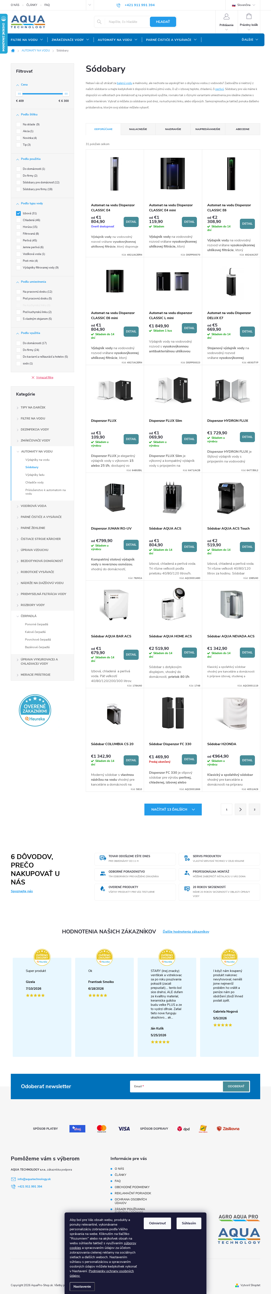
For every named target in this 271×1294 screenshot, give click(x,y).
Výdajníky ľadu (34, 475)
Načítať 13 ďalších (169, 809)
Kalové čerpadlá (35, 632)
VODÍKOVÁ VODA (33, 506)
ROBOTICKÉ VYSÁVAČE (37, 572)
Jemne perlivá (33, 247)
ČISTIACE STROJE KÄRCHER (41, 539)
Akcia (28, 131)
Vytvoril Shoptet (250, 1285)
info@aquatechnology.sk (34, 1179)
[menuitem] (27, 40)
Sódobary (31, 467)
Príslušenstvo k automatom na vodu (45, 492)
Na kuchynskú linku (36, 305)
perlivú (219, 89)
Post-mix (30, 261)
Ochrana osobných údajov (131, 1201)
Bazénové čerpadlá (37, 647)
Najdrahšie (173, 129)
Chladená (31, 220)
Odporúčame (103, 129)
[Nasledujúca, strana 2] (240, 809)
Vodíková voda (33, 254)
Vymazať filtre (44, 377)
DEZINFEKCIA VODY (35, 430)
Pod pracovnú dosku (37, 298)
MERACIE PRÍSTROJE (35, 675)
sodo (27, 363)
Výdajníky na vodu (37, 460)
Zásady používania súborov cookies (130, 1211)
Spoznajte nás (22, 891)
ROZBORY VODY (33, 605)
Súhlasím (189, 1223)
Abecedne (242, 129)
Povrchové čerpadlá (38, 640)
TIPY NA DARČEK (33, 407)
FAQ (47, 5)
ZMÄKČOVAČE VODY (35, 441)
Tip (26, 145)
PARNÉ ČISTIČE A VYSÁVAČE (41, 517)
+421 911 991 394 (30, 1187)
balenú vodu (124, 83)
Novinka (29, 138)
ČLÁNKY (31, 5)
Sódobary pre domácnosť (41, 182)
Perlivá (29, 240)
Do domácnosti (33, 169)
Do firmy (30, 176)
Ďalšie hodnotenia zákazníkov (186, 932)
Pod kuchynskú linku (37, 312)
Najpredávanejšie (207, 129)
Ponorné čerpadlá (36, 624)
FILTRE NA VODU (33, 419)
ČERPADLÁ (28, 616)
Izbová (29, 213)
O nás (15, 5)
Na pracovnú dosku (37, 292)
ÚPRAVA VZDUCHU (34, 550)
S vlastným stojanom (37, 319)
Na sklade (31, 124)
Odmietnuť (157, 1223)
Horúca (30, 227)
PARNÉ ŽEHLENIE (33, 528)
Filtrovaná (30, 234)
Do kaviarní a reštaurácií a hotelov (45, 357)
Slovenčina (243, 5)
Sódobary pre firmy (37, 189)
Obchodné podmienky (132, 1187)
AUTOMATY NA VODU (37, 452)
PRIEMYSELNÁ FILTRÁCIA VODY (43, 594)
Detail (131, 222)
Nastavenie (82, 1286)
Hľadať (163, 21)
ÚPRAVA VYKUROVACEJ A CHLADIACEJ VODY (39, 661)
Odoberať (236, 1086)
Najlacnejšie (138, 129)
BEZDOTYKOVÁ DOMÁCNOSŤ (42, 561)
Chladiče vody (34, 482)
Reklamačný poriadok (133, 1193)
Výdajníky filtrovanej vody (40, 268)
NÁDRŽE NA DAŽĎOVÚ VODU (42, 583)
